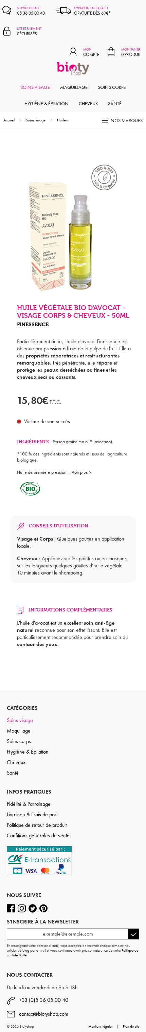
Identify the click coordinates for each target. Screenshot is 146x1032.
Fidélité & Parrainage (29, 803)
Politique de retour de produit (37, 825)
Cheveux (88, 103)
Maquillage (74, 87)
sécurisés (29, 31)
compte (91, 52)
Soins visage (35, 87)
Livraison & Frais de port (32, 814)
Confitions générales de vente (38, 835)
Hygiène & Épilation (46, 103)
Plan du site (131, 1026)
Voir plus (80, 472)
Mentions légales (100, 1026)
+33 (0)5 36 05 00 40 (41, 1000)
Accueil (9, 120)
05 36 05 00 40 (31, 11)
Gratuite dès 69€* (92, 11)
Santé (115, 103)
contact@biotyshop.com (41, 1013)
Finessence (33, 324)
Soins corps (112, 87)
